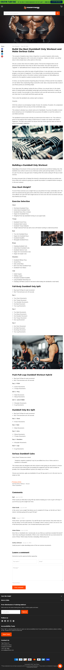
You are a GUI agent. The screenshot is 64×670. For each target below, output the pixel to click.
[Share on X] (2, 51)
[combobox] (29, 13)
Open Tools (6, 634)
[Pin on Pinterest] (2, 56)
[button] (60, 666)
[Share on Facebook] (2, 49)
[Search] (57, 13)
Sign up (24, 612)
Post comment (19, 587)
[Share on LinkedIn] (2, 54)
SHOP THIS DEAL (56, 1)
